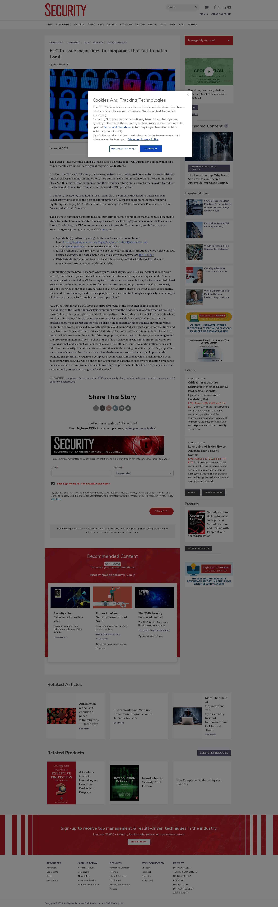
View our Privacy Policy (143, 139)
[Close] (187, 94)
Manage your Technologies (124, 148)
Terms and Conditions (117, 127)
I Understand (151, 148)
